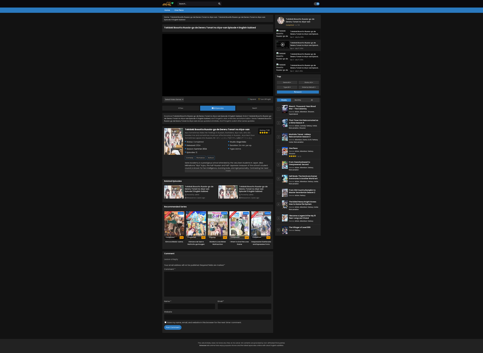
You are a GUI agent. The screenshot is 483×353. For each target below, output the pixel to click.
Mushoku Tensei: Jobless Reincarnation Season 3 (300, 135)
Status (308, 82)
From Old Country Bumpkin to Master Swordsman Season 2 (302, 191)
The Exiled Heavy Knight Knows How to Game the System (302, 203)
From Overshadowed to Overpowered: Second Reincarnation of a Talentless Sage (302, 166)
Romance (201, 158)
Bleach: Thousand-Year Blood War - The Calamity (302, 107)
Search (299, 92)
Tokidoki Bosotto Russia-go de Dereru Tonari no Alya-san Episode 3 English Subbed (199, 189)
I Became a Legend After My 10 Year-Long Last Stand (302, 217)
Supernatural (293, 114)
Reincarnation (294, 128)
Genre (286, 82)
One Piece (293, 148)
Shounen (311, 112)
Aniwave (202, 345)
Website (168, 311)
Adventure (303, 112)
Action (297, 112)
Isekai (315, 126)
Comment (169, 269)
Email (221, 301)
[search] (219, 4)
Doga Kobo (241, 142)
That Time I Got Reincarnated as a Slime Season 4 (303, 121)
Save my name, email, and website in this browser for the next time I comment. (204, 322)
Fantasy (309, 126)
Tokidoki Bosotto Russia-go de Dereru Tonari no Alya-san (300, 20)
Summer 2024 (200, 149)
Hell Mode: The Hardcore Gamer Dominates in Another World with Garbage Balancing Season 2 (304, 178)
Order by (308, 87)
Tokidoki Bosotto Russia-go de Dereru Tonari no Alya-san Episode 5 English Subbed (253, 189)
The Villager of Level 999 (299, 227)
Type (286, 87)
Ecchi (310, 140)
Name (167, 301)
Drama (305, 140)
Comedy (189, 158)
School (211, 158)
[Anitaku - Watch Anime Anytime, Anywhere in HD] (168, 5)
